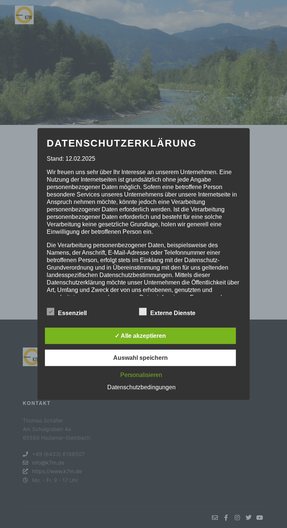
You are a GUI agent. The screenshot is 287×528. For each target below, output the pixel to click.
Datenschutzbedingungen (141, 387)
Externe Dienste (172, 312)
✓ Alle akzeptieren (140, 335)
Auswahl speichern (140, 357)
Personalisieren (141, 374)
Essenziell (72, 312)
